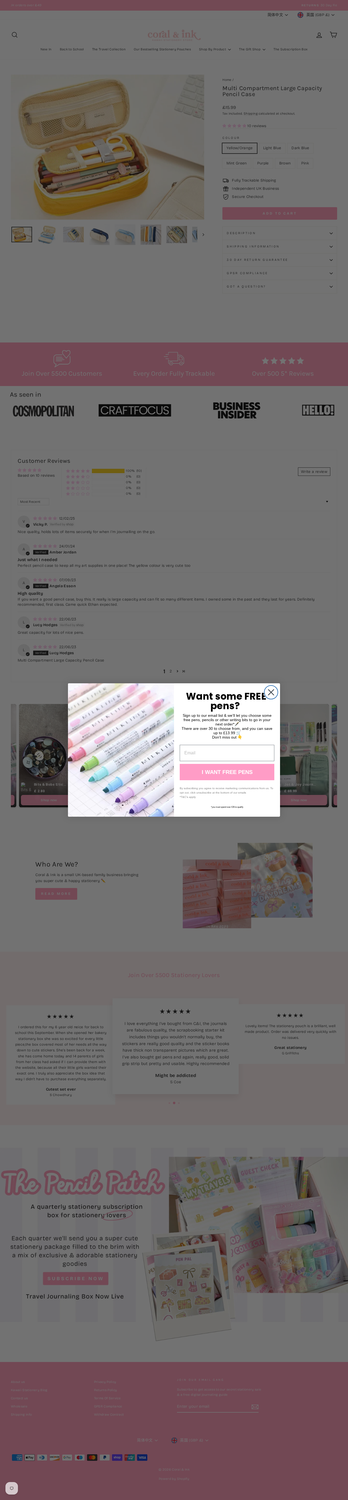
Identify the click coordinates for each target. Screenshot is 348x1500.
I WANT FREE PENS (227, 772)
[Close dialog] (271, 692)
